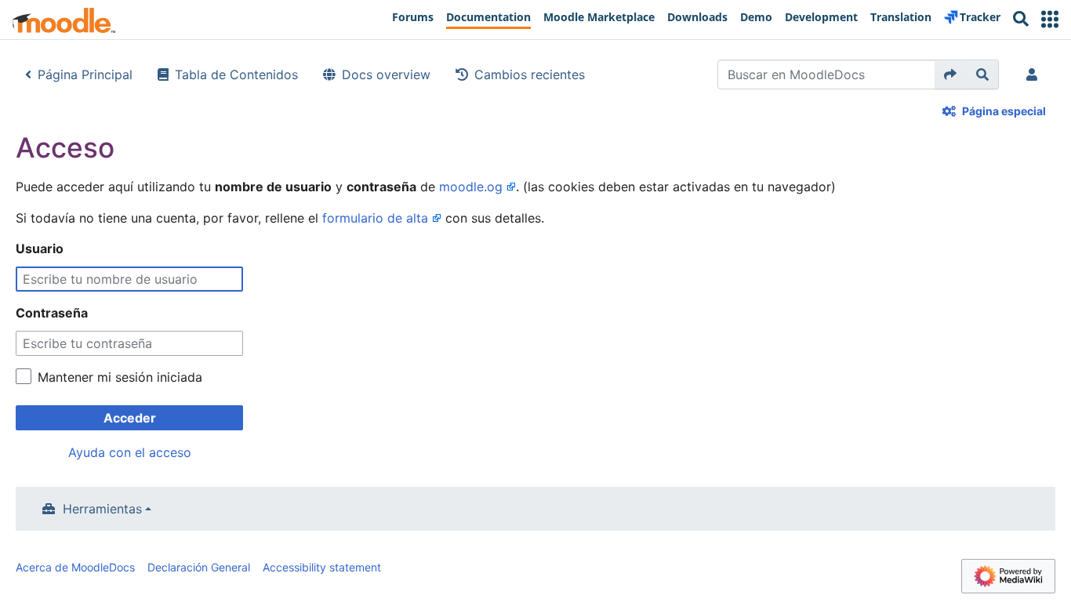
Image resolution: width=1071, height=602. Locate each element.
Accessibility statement (322, 567)
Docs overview (386, 74)
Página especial (1004, 111)
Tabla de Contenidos (236, 74)
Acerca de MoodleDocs (75, 567)
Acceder (129, 418)
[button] (1050, 19)
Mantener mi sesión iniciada (120, 377)
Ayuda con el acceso (129, 452)
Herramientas (102, 509)
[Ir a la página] (951, 74)
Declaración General (198, 567)
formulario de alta (375, 218)
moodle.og (471, 186)
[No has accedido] (1035, 74)
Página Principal (85, 74)
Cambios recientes (529, 74)
